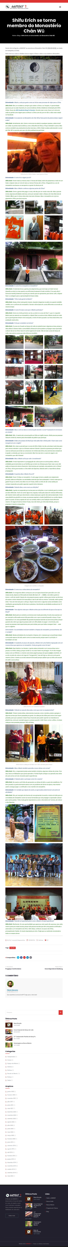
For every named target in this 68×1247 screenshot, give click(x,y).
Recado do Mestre (12, 1073)
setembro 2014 (11, 1172)
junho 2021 (10, 1105)
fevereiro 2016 (11, 1155)
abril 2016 (10, 1152)
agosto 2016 (10, 1149)
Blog (18, 35)
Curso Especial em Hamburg (54, 969)
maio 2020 (10, 1132)
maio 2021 (10, 1108)
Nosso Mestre (50, 1205)
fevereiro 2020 (11, 1139)
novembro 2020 (11, 1115)
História (9, 1067)
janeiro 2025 (10, 1091)
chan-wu (12, 947)
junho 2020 (10, 1128)
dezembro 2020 (11, 1112)
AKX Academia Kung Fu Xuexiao (25, 110)
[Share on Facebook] (21, 957)
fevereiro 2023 (11, 1095)
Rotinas (9, 1077)
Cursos (9, 1060)
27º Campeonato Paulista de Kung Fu (24, 1036)
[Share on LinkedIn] (27, 957)
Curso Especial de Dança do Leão (23, 1030)
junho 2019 (10, 1142)
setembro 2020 (11, 1118)
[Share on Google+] (24, 957)
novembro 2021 (11, 1098)
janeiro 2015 (10, 1159)
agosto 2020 (10, 1122)
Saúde (9, 1080)
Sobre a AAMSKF (51, 1198)
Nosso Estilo (49, 1201)
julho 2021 (10, 1101)
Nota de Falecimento (37, 1230)
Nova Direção (17, 1023)
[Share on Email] (30, 957)
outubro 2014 (11, 1169)
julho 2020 (10, 1125)
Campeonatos (11, 1056)
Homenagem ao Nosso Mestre (22, 1043)
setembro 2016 (11, 1145)
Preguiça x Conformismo (13, 969)
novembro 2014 (11, 1166)
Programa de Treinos (52, 1208)
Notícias (41, 940)
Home (14, 35)
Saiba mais (12, 1215)
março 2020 (10, 1135)
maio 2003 (10, 1176)
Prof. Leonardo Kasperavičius (17, 940)
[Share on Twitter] (18, 957)
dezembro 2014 (11, 1162)
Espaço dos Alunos (12, 1063)
